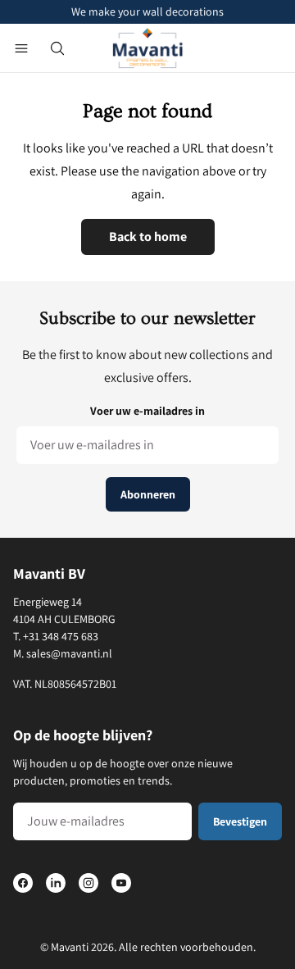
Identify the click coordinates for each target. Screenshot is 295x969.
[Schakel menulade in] (21, 48)
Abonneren (147, 494)
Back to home (148, 236)
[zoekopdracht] (57, 48)
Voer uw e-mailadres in (147, 410)
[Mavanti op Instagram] (88, 883)
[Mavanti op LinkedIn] (56, 883)
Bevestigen (240, 821)
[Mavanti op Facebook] (23, 883)
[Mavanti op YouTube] (121, 883)
